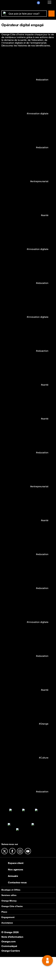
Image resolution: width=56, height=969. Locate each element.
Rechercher (51, 13)
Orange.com (8, 941)
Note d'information (12, 936)
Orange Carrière (10, 950)
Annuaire (13, 875)
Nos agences (15, 869)
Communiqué (9, 946)
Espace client (15, 863)
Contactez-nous (17, 882)
